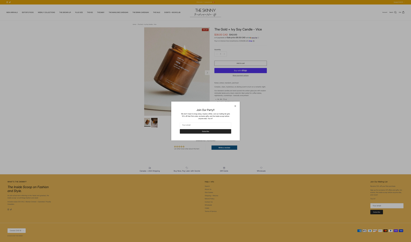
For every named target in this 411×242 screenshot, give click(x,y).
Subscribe (205, 131)
